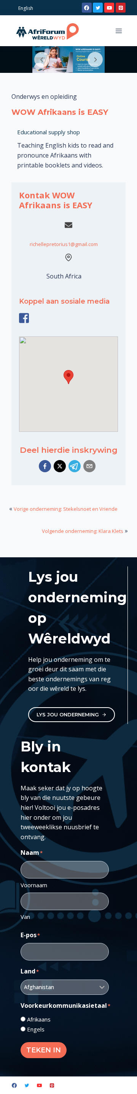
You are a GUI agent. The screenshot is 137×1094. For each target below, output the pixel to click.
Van (25, 916)
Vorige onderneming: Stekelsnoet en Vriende (66, 508)
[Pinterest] (121, 8)
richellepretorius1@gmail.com (64, 244)
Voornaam (34, 885)
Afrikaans (39, 1019)
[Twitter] (98, 8)
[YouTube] (109, 8)
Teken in (43, 1050)
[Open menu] (119, 31)
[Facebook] (87, 8)
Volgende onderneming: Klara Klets (82, 531)
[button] (45, 466)
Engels (36, 1029)
